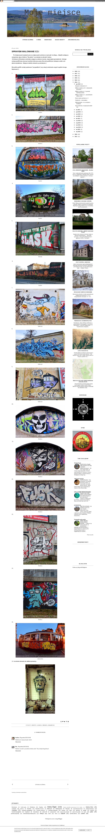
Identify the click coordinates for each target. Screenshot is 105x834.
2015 (76, 78)
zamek (83, 813)
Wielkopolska (59, 808)
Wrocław (67, 808)
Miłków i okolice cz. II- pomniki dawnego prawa (82, 92)
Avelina (17, 737)
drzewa (63, 810)
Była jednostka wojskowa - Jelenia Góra (83, 171)
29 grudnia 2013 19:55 (25, 737)
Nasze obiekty (60, 39)
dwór (70, 810)
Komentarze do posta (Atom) (21, 792)
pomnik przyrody (15, 813)
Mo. (16, 746)
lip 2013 (78, 118)
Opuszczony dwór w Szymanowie (83, 292)
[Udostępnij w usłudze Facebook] (66, 721)
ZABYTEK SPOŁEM (85, 506)
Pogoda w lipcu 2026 (85, 493)
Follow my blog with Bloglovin (80, 567)
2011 (76, 136)
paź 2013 (78, 111)
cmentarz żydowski (52, 810)
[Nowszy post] (12, 784)
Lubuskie (14, 808)
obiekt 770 (44, 811)
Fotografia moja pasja (80, 519)
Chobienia (32, 807)
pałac (91, 812)
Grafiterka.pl (62, 825)
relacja (42, 813)
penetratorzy (77, 505)
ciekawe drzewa (90, 808)
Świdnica (45, 725)
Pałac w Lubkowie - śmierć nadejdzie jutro (83, 232)
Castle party (23, 807)
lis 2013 (78, 109)
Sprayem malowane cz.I (25, 51)
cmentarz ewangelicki (27, 810)
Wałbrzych (51, 725)
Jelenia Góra (89, 807)
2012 (76, 134)
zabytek (63, 813)
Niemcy (22, 808)
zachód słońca (73, 813)
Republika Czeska (40, 808)
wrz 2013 (78, 114)
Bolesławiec (14, 807)
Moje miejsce (52, 12)
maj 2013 (78, 122)
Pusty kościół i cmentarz (83, 262)
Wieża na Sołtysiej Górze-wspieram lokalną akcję (83, 381)
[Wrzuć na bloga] (63, 721)
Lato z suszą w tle (83, 350)
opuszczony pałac (76, 811)
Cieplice (41, 807)
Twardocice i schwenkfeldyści (83, 320)
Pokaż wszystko (90, 534)
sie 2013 (78, 116)
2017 (76, 73)
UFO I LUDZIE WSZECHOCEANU (82, 492)
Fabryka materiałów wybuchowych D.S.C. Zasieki (72, 807)
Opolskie (29, 808)
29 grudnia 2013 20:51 (23, 746)
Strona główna (28, 39)
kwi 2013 (78, 125)
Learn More (82, 830)
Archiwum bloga (73, 39)
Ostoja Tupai (77, 463)
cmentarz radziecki (40, 810)
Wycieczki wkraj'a (79, 478)
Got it (89, 830)
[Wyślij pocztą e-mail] (61, 721)
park (85, 811)
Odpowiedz (18, 742)
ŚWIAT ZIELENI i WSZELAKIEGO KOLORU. (84, 522)
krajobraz (27, 811)
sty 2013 (78, 131)
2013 (76, 82)
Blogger (60, 818)
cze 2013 (78, 120)
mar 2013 (78, 127)
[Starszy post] (68, 784)
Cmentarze (48, 39)
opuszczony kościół (64, 811)
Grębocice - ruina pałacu (81, 100)
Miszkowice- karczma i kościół (83, 201)
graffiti (34, 725)
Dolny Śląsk (51, 807)
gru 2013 (78, 84)
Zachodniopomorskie (77, 808)
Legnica (39, 725)
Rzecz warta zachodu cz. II (81, 98)
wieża (56, 813)
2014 (76, 80)
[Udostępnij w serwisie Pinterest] (68, 721)
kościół (92, 810)
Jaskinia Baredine (84, 480)
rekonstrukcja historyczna (29, 813)
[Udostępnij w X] (64, 721)
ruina (49, 813)
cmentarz (14, 810)
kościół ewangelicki (16, 811)
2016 (76, 75)
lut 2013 (78, 129)
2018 (76, 71)
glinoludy (78, 810)
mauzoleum (36, 811)
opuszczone (53, 811)
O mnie (39, 39)
